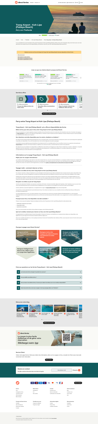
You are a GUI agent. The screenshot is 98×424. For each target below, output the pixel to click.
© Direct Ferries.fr (18, 416)
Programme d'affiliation (37, 403)
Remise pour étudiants (20, 406)
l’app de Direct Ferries (50, 187)
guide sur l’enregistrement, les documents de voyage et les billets (59, 162)
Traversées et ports (19, 393)
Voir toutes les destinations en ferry (25, 59)
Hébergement (35, 390)
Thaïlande (27, 39)
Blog (68, 390)
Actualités (17, 403)
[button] (49, 272)
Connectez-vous (53, 390)
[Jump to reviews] (49, 35)
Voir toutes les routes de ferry (24, 56)
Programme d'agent (36, 404)
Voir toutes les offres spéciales (49, 113)
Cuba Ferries (69, 404)
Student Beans (19, 144)
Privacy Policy (52, 404)
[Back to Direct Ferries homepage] (22, 2)
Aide (68, 395)
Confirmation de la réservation (55, 393)
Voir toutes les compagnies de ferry (25, 58)
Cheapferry (69, 403)
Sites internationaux (19, 404)
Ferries (68, 406)
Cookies (51, 403)
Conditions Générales (54, 406)
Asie (22, 39)
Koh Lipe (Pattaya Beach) (37, 39)
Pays (17, 390)
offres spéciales (20, 133)
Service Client (69, 393)
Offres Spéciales (19, 395)
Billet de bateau (18, 396)
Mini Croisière (35, 393)
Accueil (17, 39)
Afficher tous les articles (49, 322)
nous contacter (54, 418)
